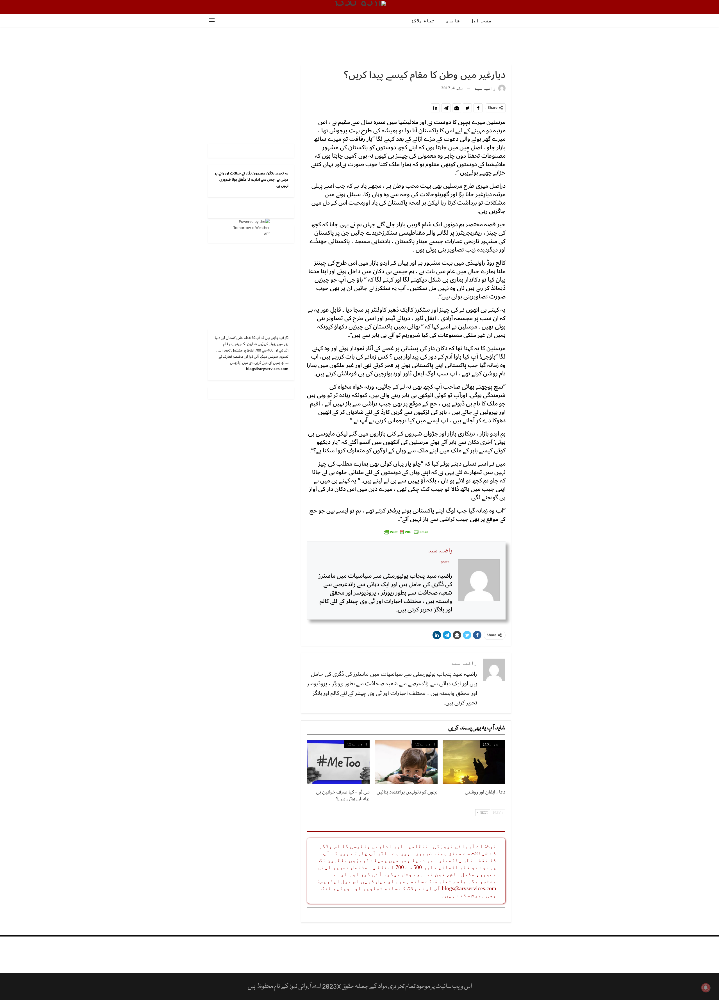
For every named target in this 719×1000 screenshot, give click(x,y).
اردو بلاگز (492, 744)
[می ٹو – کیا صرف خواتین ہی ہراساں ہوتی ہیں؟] (338, 762)
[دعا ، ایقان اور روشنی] (474, 762)
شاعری (452, 20)
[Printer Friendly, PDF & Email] (406, 532)
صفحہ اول (480, 20)
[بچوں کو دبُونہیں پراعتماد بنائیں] (406, 762)
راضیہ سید (440, 551)
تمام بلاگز (422, 20)
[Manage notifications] (705, 987)
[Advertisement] (359, 45)
